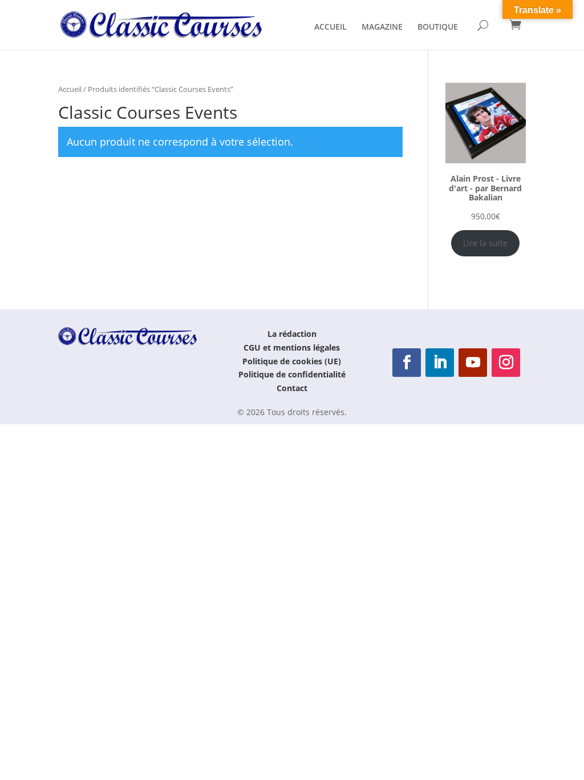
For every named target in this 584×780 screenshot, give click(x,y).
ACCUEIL (330, 27)
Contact (292, 388)
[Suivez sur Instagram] (506, 362)
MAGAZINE (382, 27)
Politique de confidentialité (292, 374)
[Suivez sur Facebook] (406, 362)
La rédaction (292, 333)
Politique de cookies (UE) (291, 361)
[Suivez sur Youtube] (473, 362)
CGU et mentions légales (292, 347)
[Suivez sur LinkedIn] (439, 362)
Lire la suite (485, 243)
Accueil (70, 89)
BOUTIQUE (437, 27)
